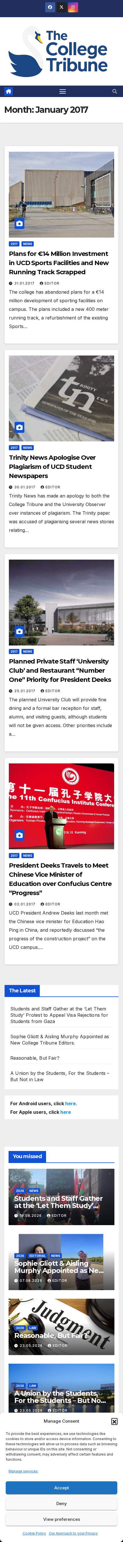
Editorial (37, 1255)
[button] (114, 1421)
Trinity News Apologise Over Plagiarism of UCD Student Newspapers (52, 467)
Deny (61, 1503)
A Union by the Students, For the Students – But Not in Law (59, 1400)
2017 (14, 244)
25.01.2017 (25, 691)
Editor (52, 283)
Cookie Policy (34, 1533)
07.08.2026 (31, 1280)
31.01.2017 (25, 283)
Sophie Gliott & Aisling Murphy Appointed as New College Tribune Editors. (59, 1270)
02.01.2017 (25, 904)
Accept (61, 1487)
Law (32, 1328)
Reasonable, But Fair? (34, 1058)
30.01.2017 (25, 487)
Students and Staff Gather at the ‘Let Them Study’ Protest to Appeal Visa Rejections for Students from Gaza (59, 1015)
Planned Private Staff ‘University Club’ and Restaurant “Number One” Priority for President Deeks (60, 671)
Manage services (23, 1471)
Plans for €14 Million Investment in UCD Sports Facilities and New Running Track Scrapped (59, 263)
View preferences (61, 1519)
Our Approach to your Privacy (73, 1533)
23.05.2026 (32, 1345)
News (27, 244)
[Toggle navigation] (62, 91)
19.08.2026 (31, 1215)
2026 (20, 1190)
